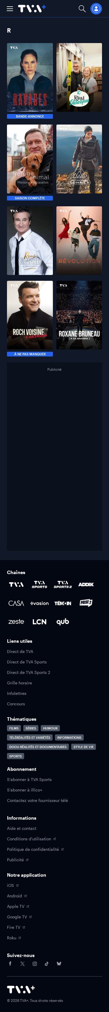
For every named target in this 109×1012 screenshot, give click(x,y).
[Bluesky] (59, 963)
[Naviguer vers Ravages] (30, 81)
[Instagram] (34, 963)
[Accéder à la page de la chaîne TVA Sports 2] (62, 584)
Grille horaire (19, 682)
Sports (15, 756)
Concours (16, 703)
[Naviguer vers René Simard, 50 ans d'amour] (30, 240)
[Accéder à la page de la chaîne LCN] (39, 621)
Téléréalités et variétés (29, 737)
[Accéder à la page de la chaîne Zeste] (16, 621)
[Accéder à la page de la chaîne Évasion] (39, 603)
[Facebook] (10, 963)
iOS (10, 885)
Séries (31, 728)
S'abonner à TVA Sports (29, 779)
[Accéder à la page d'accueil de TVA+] (21, 989)
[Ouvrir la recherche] (82, 8)
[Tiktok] (47, 963)
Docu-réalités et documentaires (38, 747)
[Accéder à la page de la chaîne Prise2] (86, 603)
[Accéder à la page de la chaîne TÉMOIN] (62, 603)
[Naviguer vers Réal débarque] (79, 81)
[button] (10, 9)
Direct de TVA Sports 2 (28, 672)
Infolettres (16, 693)
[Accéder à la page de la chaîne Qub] (62, 621)
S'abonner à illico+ (24, 789)
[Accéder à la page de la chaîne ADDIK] (86, 584)
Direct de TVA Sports (27, 661)
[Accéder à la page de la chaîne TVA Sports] (39, 584)
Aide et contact (21, 828)
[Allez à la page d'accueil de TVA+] (32, 8)
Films (14, 728)
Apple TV (15, 906)
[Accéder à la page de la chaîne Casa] (16, 603)
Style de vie (84, 747)
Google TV (17, 916)
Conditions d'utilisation (29, 838)
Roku (11, 937)
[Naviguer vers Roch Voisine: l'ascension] (30, 318)
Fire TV (13, 927)
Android (14, 895)
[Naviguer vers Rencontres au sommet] (79, 162)
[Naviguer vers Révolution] (79, 240)
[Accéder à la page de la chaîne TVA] (16, 584)
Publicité (15, 859)
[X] (22, 963)
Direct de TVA (20, 651)
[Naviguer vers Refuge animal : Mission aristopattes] (30, 162)
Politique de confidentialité (33, 849)
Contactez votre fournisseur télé (37, 800)
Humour (50, 728)
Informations (69, 737)
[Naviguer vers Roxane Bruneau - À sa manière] (79, 318)
